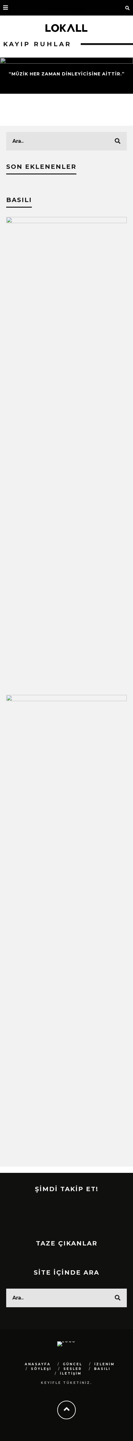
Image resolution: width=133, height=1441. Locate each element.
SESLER (72, 1369)
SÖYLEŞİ (41, 1369)
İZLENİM (104, 1364)
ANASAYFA (38, 1364)
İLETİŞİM (71, 1373)
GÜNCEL (72, 1364)
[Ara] (127, 8)
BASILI (102, 1369)
